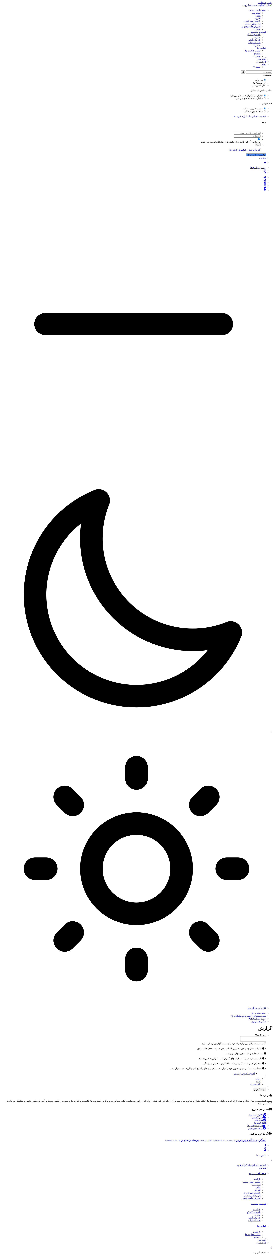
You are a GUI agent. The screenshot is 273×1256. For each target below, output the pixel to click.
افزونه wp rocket (231, 1140)
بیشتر (257, 29)
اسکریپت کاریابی (212, 1140)
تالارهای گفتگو (253, 34)
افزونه (257, 18)
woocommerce (168, 1140)
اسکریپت (256, 13)
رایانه (258, 1078)
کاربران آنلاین (254, 40)
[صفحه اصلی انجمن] (133, 177)
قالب (258, 15)
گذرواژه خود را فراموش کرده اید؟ (244, 150)
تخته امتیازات (254, 42)
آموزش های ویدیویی (251, 26)
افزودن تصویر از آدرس (244, 1073)
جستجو (257, 53)
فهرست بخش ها (258, 32)
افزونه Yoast (219, 1140)
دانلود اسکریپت (256, 1114)
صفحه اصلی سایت (257, 10)
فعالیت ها (261, 48)
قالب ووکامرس (176, 1140)
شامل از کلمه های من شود (246, 95)
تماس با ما (261, 1155)
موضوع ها (258, 83)
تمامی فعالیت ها (252, 50)
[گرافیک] (133, 187)
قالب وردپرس (244, 1140)
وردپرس (224, 1140)
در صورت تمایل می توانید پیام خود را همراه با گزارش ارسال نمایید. (232, 1043)
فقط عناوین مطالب (253, 111)
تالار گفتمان (257, 1117)
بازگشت (256, 1179)
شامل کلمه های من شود (249, 98)
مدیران (257, 37)
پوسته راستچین (190, 1139)
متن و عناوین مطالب (253, 108)
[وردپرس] (133, 185)
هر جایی (259, 80)
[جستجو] (243, 71)
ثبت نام (262, 157)
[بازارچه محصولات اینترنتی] (133, 190)
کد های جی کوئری (252, 21)
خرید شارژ (261, 61)
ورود (257, 145)
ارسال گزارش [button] (259, 1089)
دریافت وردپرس (255, 1128)
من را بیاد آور (254, 142)
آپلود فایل (262, 59)
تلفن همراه (255, 1084)
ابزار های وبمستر (252, 23)
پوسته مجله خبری (203, 1140)
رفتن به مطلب (265, 2)
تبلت (258, 1081)
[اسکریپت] (133, 180)
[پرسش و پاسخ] (133, 182)
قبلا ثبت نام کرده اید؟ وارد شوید (250, 116)
